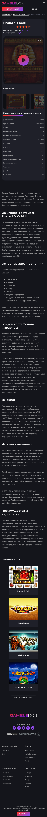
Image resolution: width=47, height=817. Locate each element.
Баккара (28, 773)
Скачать (23, 814)
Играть (23, 577)
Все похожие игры (23, 698)
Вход (34, 9)
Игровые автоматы (21, 15)
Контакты (5, 750)
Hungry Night (29, 750)
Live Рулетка (6, 783)
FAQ (3, 754)
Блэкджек (28, 776)
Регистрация (12, 9)
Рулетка (28, 783)
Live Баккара (7, 773)
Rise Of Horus (30, 757)
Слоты (27, 787)
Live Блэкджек (7, 776)
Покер (27, 780)
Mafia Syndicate (31, 754)
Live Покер (6, 780)
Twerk (27, 761)
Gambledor (6, 15)
